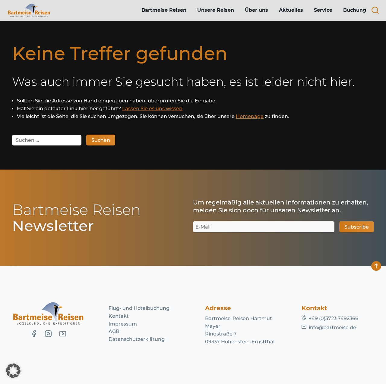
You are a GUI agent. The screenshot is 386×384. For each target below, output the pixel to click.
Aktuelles (291, 10)
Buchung (354, 10)
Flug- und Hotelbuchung (139, 308)
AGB (114, 331)
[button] (13, 370)
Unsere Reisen (215, 10)
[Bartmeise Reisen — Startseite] (29, 10)
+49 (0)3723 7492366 (333, 318)
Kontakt (119, 316)
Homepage (250, 116)
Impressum (123, 324)
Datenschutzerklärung (137, 339)
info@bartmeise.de (332, 327)
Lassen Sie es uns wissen (152, 108)
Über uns (256, 10)
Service (323, 10)
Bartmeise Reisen (163, 10)
